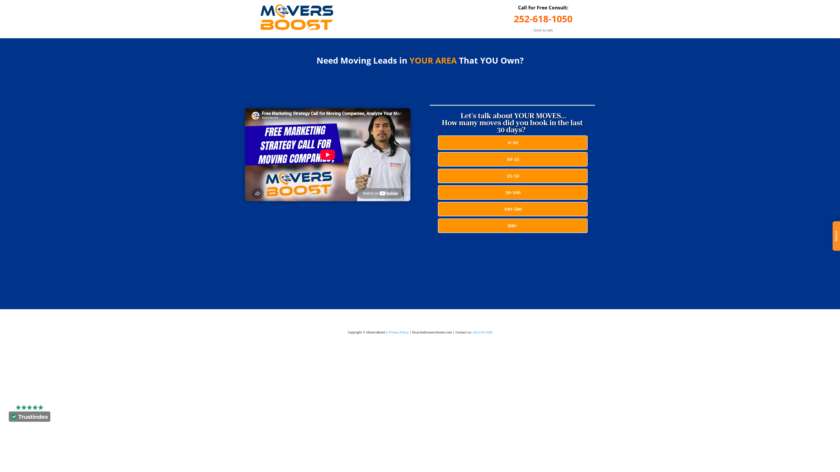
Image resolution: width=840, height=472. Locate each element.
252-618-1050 (543, 18)
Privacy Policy (399, 332)
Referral (836, 236)
